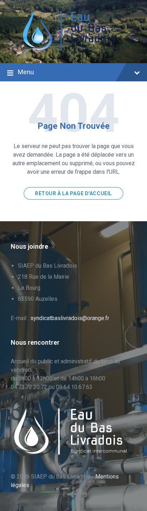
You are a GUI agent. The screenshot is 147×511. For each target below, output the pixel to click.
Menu (26, 72)
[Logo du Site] (73, 49)
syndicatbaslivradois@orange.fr (69, 318)
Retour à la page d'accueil (73, 193)
